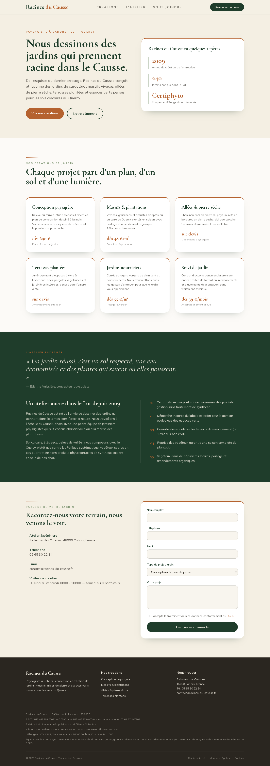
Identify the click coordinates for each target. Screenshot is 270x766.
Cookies (239, 758)
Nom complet (155, 510)
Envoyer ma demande (192, 627)
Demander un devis (227, 7)
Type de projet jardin (160, 564)
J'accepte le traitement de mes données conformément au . (193, 616)
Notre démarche (85, 113)
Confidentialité (196, 758)
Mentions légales (220, 758)
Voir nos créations (44, 113)
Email (150, 546)
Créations (108, 7)
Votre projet (155, 582)
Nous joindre (167, 7)
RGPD (230, 616)
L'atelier (136, 7)
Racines (47, 7)
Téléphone (153, 528)
